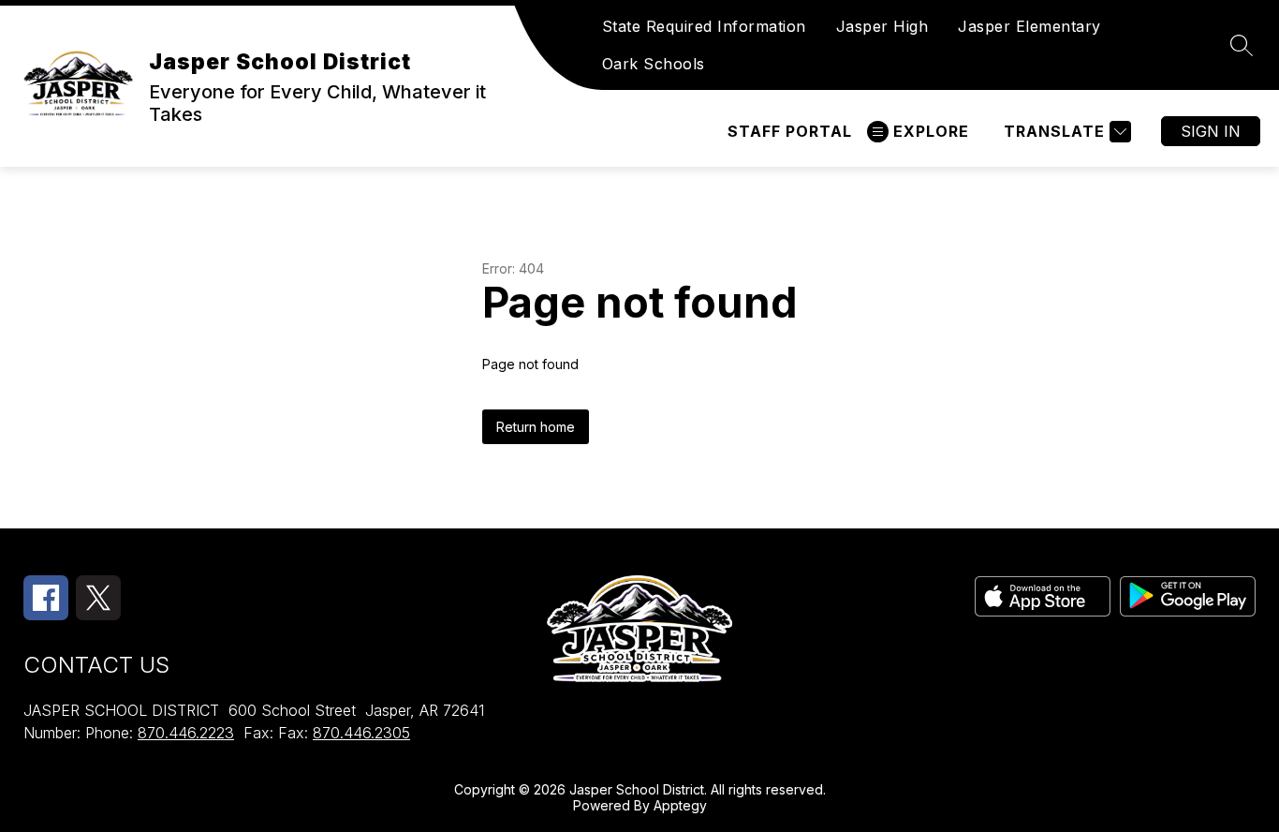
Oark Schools (653, 63)
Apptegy (680, 805)
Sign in (1211, 131)
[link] (790, 131)
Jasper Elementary (1029, 26)
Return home (535, 427)
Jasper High (882, 26)
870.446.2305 (361, 732)
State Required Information (704, 26)
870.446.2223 (186, 732)
